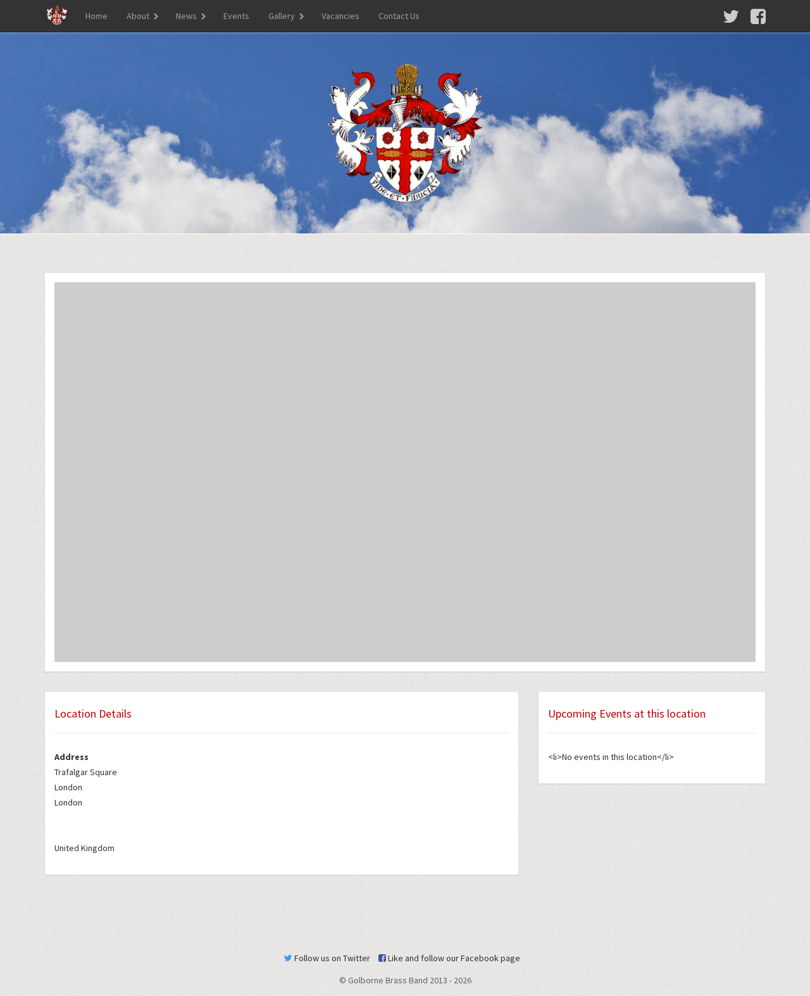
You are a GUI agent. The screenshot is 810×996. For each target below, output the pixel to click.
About (138, 16)
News (186, 16)
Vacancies (340, 16)
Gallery (281, 16)
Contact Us (399, 16)
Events (236, 16)
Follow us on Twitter (331, 958)
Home (96, 16)
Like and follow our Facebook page (453, 958)
